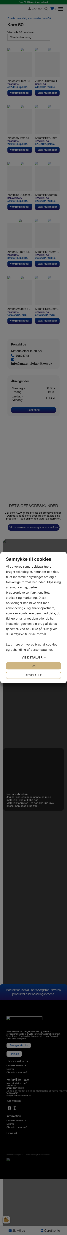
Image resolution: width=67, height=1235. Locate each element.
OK (33, 666)
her (50, 649)
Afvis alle (33, 675)
